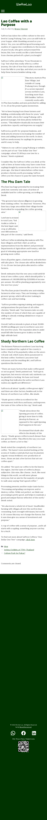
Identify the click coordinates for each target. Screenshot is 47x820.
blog (6, 546)
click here (30, 539)
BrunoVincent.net (26, 727)
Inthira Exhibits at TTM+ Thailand (19, 549)
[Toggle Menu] (3, 11)
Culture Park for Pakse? (14, 553)
